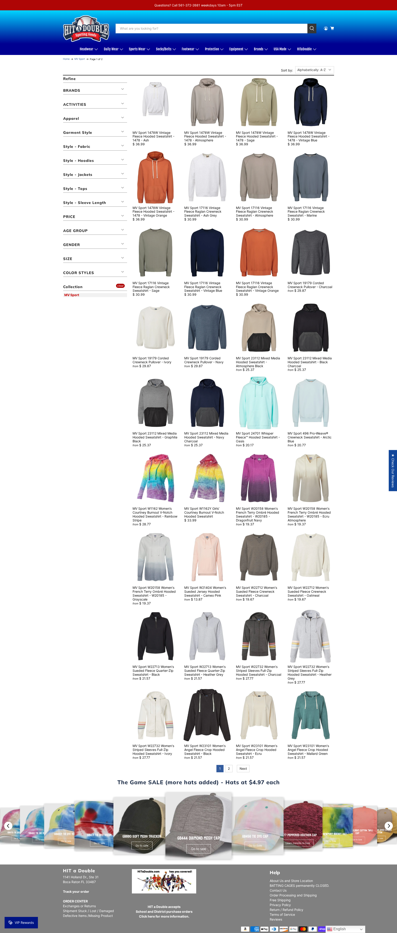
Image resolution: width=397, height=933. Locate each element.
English (339, 929)
